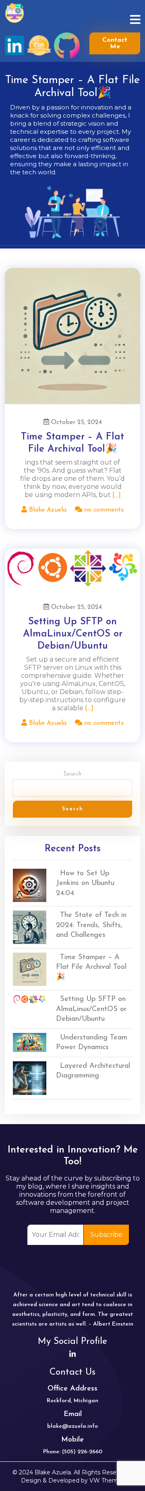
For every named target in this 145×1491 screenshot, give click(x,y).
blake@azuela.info (72, 1426)
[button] (127, 21)
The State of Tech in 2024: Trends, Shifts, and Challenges (91, 925)
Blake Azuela (46, 510)
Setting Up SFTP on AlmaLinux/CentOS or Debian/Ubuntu (72, 634)
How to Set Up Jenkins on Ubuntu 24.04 (85, 883)
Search (72, 774)
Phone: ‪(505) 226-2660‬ (72, 1452)
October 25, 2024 (75, 422)
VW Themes (106, 1480)
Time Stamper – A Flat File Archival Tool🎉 (91, 967)
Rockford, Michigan (72, 1401)
